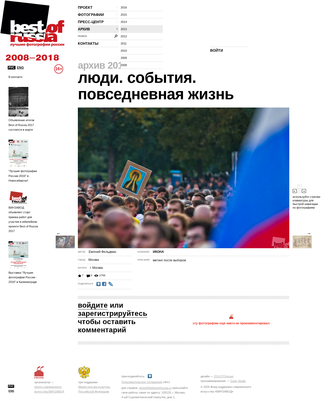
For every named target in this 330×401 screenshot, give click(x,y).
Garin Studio (238, 380)
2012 (124, 36)
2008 (124, 65)
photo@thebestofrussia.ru (155, 387)
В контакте (15, 76)
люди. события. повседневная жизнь (156, 86)
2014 (124, 21)
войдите (93, 305)
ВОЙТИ (216, 50)
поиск (82, 36)
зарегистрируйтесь (112, 313)
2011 (124, 43)
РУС (12, 67)
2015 (124, 14)
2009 (124, 57)
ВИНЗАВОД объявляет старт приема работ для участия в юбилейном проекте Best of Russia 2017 (23, 219)
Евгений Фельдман (102, 252)
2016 (124, 7)
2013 (124, 29)
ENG (20, 67)
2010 (124, 50)
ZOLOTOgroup (223, 376)
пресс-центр (91, 22)
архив (84, 29)
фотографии (91, 15)
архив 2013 (103, 65)
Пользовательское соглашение (141, 382)
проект (85, 7)
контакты (88, 43)
